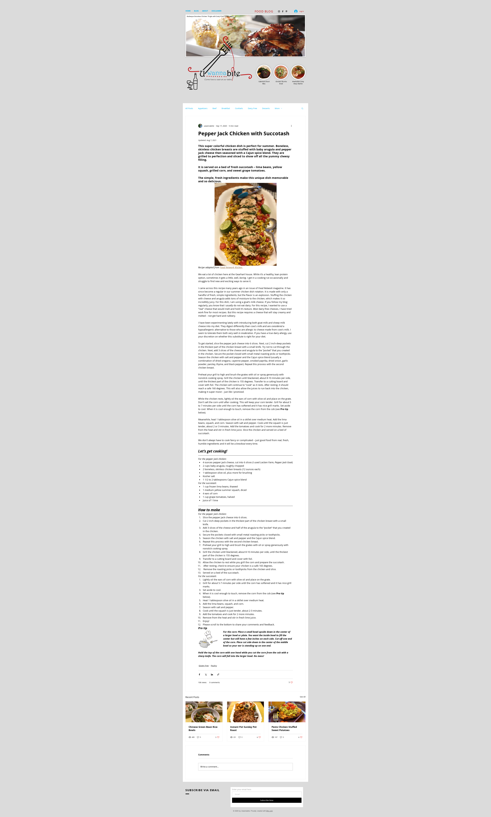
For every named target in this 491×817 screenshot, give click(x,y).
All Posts (189, 108)
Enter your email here (241, 789)
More (277, 108)
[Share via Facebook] (199, 674)
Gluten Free (204, 665)
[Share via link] (218, 674)
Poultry (214, 665)
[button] (302, 108)
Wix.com (269, 811)
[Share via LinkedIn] (212, 674)
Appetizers (202, 108)
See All (303, 697)
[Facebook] (282, 11)
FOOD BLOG (264, 11)
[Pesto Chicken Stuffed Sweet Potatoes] (287, 712)
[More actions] (291, 125)
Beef (214, 108)
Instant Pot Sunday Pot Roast (243, 728)
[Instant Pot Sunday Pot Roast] (245, 712)
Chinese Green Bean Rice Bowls (203, 728)
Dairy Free (252, 108)
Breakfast (226, 108)
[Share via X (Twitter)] (205, 674)
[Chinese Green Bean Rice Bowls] (204, 712)
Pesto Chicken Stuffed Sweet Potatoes (284, 728)
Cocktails (239, 108)
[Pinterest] (286, 11)
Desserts (266, 108)
